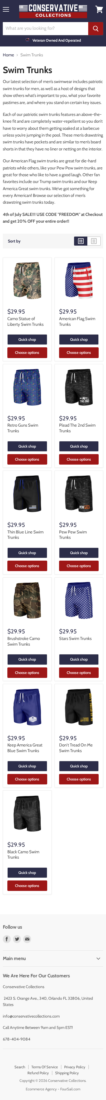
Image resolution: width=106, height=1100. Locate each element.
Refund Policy (38, 1073)
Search (19, 1067)
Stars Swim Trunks (75, 638)
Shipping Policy (67, 1073)
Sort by (14, 241)
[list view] (94, 241)
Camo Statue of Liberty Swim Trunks (25, 321)
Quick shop (27, 339)
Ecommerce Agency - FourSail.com (53, 1089)
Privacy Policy (74, 1067)
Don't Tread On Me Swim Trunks (76, 747)
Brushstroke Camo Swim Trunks (23, 641)
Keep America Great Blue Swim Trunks (24, 747)
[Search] (95, 28)
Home (8, 55)
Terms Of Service (44, 1067)
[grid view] (80, 241)
